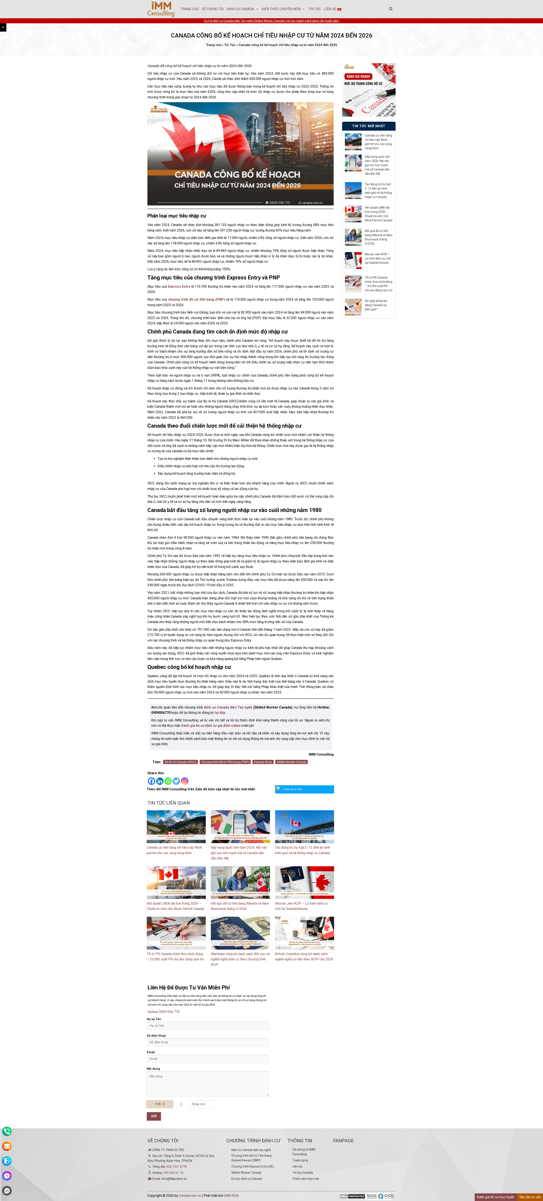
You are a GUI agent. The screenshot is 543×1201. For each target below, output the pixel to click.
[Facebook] (151, 781)
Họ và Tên (154, 1019)
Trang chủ (190, 9)
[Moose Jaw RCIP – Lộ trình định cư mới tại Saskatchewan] (304, 882)
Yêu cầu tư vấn (530, 1197)
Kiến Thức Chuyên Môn (281, 9)
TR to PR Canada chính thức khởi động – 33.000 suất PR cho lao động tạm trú (378, 284)
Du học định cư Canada (246, 1178)
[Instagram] (184, 781)
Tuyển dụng (300, 1160)
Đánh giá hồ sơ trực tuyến (495, 1197)
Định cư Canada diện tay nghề (251, 1150)
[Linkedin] (160, 781)
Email (151, 1052)
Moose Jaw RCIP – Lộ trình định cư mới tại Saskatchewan (378, 258)
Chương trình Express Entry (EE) (252, 1166)
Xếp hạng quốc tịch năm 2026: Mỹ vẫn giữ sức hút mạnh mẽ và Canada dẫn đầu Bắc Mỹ (239, 852)
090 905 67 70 (173, 1173)
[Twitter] (176, 781)
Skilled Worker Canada (246, 1172)
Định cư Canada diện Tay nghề (228, 707)
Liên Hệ (330, 9)
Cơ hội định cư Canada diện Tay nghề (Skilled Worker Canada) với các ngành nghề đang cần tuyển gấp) (271, 20)
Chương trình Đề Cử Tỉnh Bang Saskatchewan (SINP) (251, 1158)
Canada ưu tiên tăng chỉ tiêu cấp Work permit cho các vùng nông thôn (378, 142)
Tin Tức (314, 9)
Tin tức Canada (302, 1172)
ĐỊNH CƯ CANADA (240, 9)
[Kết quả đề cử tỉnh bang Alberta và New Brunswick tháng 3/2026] (240, 882)
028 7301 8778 (176, 1167)
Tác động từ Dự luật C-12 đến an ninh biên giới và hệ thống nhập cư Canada (378, 191)
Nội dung (153, 1069)
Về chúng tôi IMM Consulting (303, 1152)
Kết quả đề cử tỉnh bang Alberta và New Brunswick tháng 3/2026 (379, 237)
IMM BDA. (231, 1196)
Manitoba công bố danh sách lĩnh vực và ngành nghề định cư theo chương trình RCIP (240, 959)
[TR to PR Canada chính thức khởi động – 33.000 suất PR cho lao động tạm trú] (176, 933)
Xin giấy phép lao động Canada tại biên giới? (376, 305)
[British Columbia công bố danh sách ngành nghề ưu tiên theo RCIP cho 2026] (304, 933)
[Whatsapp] (168, 781)
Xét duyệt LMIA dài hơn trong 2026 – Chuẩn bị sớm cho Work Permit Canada (378, 214)
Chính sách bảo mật (305, 1178)
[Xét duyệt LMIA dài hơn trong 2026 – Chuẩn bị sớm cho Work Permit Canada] (176, 882)
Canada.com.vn (190, 1196)
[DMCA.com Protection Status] (352, 1197)
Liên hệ (297, 1166)
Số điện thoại (156, 1036)
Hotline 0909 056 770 (163, 1012)
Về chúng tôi (213, 9)
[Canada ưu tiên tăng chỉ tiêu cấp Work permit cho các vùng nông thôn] (176, 826)
